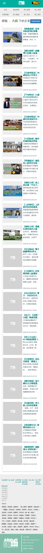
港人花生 (27, 14)
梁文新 (7, 529)
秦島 (32, 512)
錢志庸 (32, 521)
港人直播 (38, 10)
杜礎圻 (10, 527)
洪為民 (8, 521)
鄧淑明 (14, 521)
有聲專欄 (5, 14)
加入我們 (5, 494)
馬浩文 (30, 509)
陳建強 (21, 518)
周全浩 (33, 518)
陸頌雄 (21, 524)
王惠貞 (33, 515)
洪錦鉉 (15, 524)
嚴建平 (33, 524)
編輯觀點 (25, 482)
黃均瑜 (26, 521)
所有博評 (38, 484)
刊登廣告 (5, 498)
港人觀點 (16, 14)
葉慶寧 (15, 518)
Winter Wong (34, 527)
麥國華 (15, 512)
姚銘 (16, 529)
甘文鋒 (4, 527)
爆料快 (4, 500)
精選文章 (28, 529)
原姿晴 (4, 512)
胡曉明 (4, 515)
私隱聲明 (5, 488)
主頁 (5, 10)
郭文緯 (21, 512)
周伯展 (4, 518)
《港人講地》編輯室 (25, 507)
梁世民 (24, 509)
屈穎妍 (4, 507)
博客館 (37, 482)
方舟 (3, 521)
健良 (14, 527)
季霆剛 (27, 515)
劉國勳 (4, 524)
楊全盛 (20, 521)
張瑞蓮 (10, 507)
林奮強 (35, 529)
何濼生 (36, 509)
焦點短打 (37, 507)
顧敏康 (15, 507)
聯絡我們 (5, 496)
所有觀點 (25, 484)
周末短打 (12, 509)
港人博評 (38, 14)
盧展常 (26, 527)
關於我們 (5, 486)
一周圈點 (5, 509)
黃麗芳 (27, 524)
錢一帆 (27, 512)
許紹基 (10, 512)
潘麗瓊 (10, 518)
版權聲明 (5, 492)
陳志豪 (22, 529)
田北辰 (15, 515)
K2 (3, 529)
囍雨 (3, 532)
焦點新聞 (16, 10)
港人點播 (27, 10)
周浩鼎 (10, 515)
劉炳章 (18, 509)
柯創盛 (10, 524)
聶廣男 (20, 527)
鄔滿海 (21, 515)
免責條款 (5, 490)
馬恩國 (27, 518)
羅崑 (12, 529)
